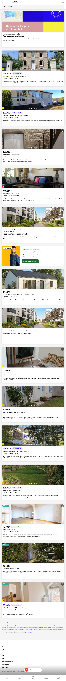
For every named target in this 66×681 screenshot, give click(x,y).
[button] (30, 69)
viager (61, 627)
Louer (33, 678)
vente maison (36, 627)
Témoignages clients (7, 661)
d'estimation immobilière (27, 632)
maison (12, 631)
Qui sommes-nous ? (7, 650)
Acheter (6, 678)
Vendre (19, 678)
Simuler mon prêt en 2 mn (30, 261)
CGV (3, 658)
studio (21, 631)
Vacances (46, 678)
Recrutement (5, 664)
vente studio (51, 627)
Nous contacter (6, 653)
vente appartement (43, 627)
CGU (3, 655)
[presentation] (3, 61)
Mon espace (59, 678)
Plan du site (5, 647)
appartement (16, 631)
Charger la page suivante (8, 622)
